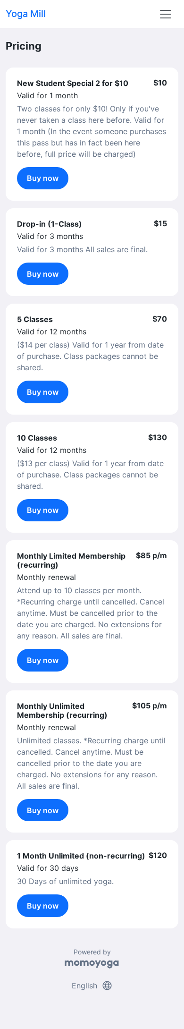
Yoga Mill (26, 13)
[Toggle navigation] (165, 14)
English (92, 985)
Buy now (43, 178)
